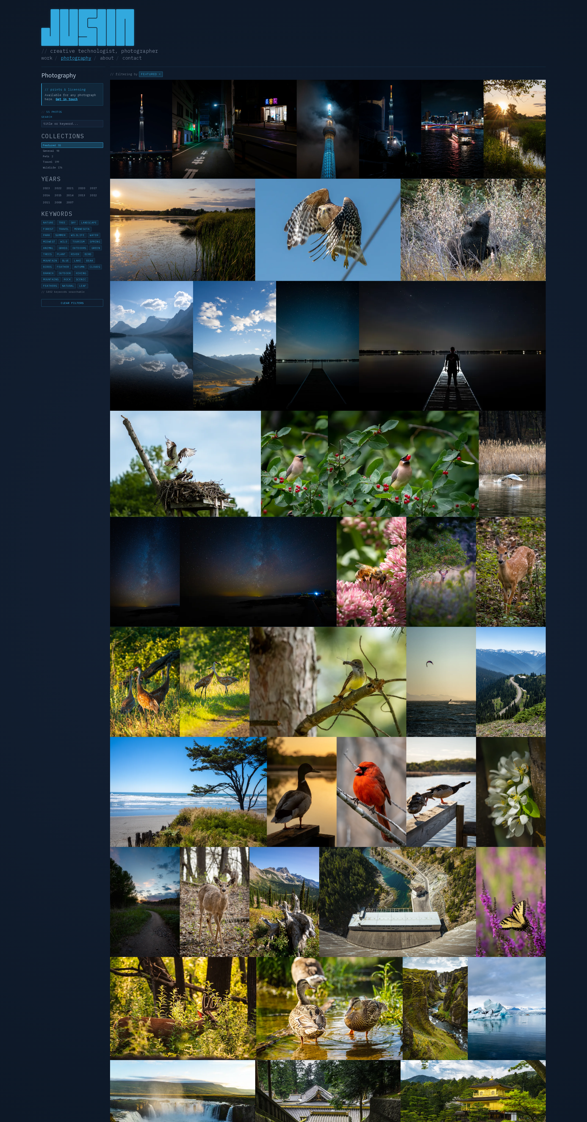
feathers (50, 285)
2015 (58, 195)
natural (68, 285)
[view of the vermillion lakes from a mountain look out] (234, 346)
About (107, 58)
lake (77, 260)
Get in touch (67, 99)
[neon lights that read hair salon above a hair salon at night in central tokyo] (266, 129)
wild (63, 241)
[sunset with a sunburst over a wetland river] (515, 129)
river (75, 254)
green (95, 248)
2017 (93, 188)
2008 (58, 202)
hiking (81, 273)
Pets (48, 156)
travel (64, 229)
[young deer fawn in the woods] (511, 572)
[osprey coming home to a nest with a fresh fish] (185, 464)
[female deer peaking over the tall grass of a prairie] (441, 572)
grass (63, 248)
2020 (81, 188)
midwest (49, 241)
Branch (48, 273)
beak (89, 260)
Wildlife (52, 167)
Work (46, 58)
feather (63, 266)
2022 (58, 188)
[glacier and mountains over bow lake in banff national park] (151, 346)
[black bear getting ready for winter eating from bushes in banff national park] (473, 230)
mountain (50, 260)
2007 (70, 202)
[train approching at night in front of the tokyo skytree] (390, 129)
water (94, 235)
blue (65, 260)
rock (67, 279)
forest (48, 229)
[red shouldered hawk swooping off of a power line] (327, 230)
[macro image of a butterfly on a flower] (511, 902)
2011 (46, 202)
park (46, 235)
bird (88, 254)
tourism (78, 241)
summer (60, 235)
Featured (52, 145)
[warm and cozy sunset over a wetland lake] (182, 230)
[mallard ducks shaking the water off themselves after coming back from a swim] (441, 792)
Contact (132, 58)
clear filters (72, 303)
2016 (46, 195)
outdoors (79, 248)
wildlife (78, 235)
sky (73, 222)
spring (95, 241)
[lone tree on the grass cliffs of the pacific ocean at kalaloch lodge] (188, 792)
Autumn (79, 266)
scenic (81, 279)
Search (46, 117)
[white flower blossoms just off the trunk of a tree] (511, 792)
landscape (89, 222)
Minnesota (82, 229)
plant (61, 254)
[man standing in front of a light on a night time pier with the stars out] (452, 346)
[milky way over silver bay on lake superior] (145, 572)
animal (48, 248)
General (51, 150)
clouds (95, 266)
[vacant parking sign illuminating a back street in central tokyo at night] (203, 129)
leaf (82, 285)
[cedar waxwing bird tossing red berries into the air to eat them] (403, 464)
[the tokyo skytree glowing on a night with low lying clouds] (328, 129)
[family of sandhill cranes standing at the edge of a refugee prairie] (145, 682)
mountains (50, 279)
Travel (51, 161)
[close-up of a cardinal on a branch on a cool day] (371, 792)
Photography (76, 58)
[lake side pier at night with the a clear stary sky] (317, 346)
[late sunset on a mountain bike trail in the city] (145, 902)
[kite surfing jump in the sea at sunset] (441, 682)
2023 (46, 188)
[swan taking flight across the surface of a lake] (512, 464)
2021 (70, 188)
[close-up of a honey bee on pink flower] (371, 572)
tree (62, 222)
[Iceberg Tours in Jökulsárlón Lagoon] (507, 1008)
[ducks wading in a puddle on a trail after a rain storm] (329, 1008)
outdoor (65, 273)
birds (47, 266)
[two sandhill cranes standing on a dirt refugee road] (214, 682)
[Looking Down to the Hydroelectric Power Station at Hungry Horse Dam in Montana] (397, 902)
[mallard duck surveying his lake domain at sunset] (302, 792)
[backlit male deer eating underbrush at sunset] (183, 1008)
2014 (70, 195)
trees (47, 254)
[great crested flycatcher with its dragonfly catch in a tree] (327, 682)
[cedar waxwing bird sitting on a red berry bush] (294, 464)
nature (48, 222)
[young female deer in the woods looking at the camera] (214, 902)
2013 (81, 195)
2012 (93, 195)
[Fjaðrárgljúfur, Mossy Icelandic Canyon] (435, 1008)
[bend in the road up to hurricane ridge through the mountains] (511, 682)
